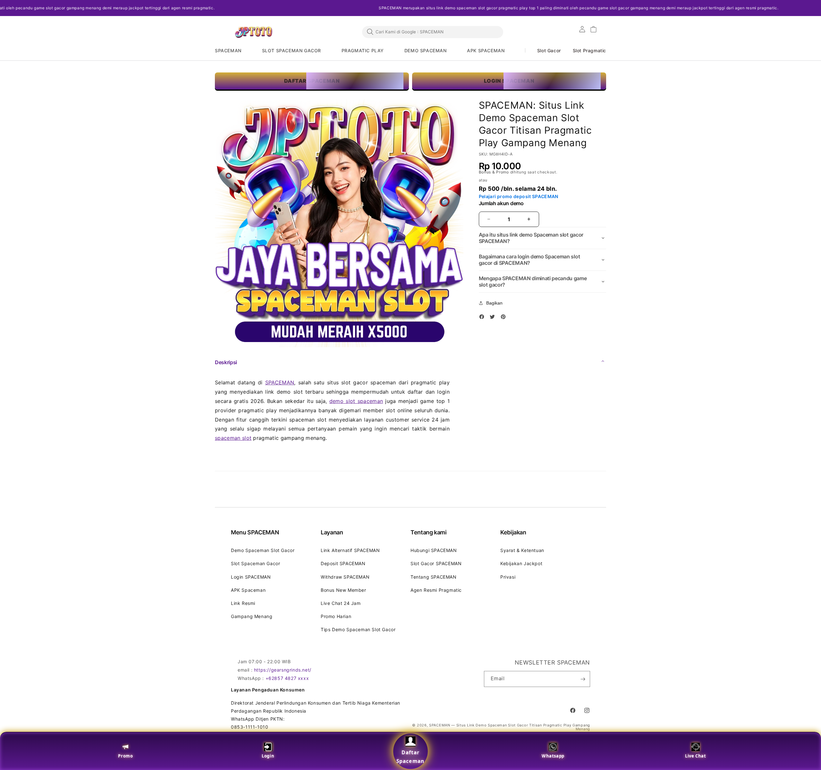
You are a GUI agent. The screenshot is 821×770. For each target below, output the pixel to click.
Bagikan (494, 302)
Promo (125, 756)
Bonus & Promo (494, 172)
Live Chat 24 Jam (341, 603)
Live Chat (695, 756)
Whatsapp (553, 756)
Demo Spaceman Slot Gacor (262, 550)
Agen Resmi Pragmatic (436, 590)
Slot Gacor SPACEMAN (435, 563)
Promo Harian (336, 616)
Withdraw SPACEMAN (345, 577)
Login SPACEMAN (251, 577)
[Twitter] (493, 317)
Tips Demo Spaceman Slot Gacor (358, 629)
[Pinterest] (504, 317)
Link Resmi (243, 603)
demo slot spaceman (356, 401)
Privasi (507, 577)
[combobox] (432, 32)
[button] (232, 51)
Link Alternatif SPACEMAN (350, 550)
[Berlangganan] (583, 679)
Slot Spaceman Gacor (255, 563)
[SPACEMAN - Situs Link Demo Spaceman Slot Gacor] (253, 32)
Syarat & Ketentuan (522, 550)
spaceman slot (233, 438)
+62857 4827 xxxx (287, 678)
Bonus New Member (343, 590)
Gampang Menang (251, 616)
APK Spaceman (248, 590)
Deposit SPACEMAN (343, 563)
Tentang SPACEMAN (433, 577)
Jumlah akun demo (501, 203)
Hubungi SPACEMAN (433, 550)
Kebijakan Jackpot (521, 563)
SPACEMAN (279, 382)
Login (268, 756)
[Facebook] (483, 317)
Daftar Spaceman (410, 757)
